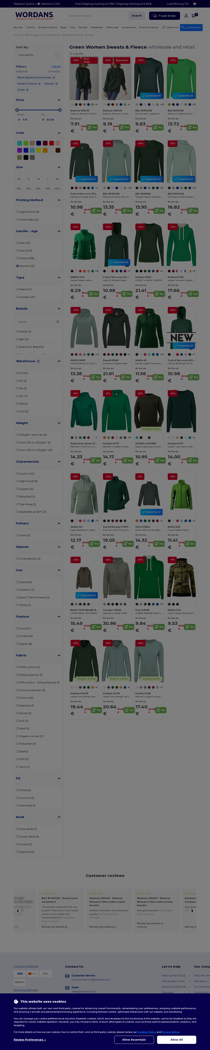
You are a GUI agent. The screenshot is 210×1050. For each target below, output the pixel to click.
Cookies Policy (146, 1032)
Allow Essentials (134, 1039)
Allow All (176, 1039)
